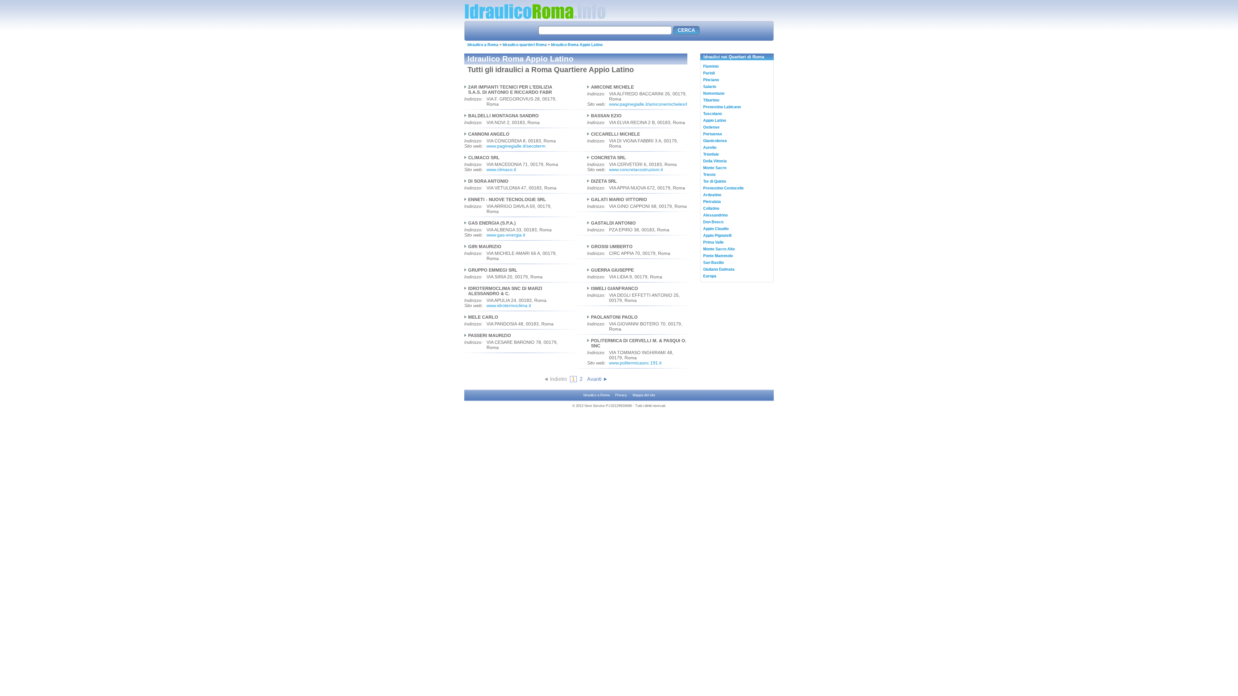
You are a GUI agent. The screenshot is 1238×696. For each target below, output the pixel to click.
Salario (709, 86)
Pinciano (711, 80)
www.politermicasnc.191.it (635, 362)
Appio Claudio (716, 229)
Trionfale (711, 154)
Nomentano (713, 93)
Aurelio (709, 147)
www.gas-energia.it (505, 234)
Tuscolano (712, 113)
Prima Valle (713, 242)
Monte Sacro (714, 168)
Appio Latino (714, 120)
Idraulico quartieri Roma (525, 45)
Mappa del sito (644, 395)
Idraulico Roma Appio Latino (577, 45)
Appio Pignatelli (717, 235)
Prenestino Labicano (722, 107)
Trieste (709, 174)
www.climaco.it (501, 169)
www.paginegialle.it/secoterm (515, 146)
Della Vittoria (715, 161)
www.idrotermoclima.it (508, 305)
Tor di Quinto (714, 181)
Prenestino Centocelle (723, 188)
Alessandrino (715, 215)
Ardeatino (712, 195)
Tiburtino (711, 100)
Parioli (709, 73)
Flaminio (711, 66)
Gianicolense (715, 141)
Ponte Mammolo (718, 256)
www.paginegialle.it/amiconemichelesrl (648, 104)
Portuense (712, 134)
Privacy (621, 395)
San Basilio (713, 262)
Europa (709, 276)
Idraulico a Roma (482, 45)
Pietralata (712, 201)
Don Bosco (713, 222)
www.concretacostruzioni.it (636, 169)
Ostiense (711, 127)
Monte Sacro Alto (719, 249)
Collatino (711, 208)
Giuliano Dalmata (718, 269)
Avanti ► (597, 379)
